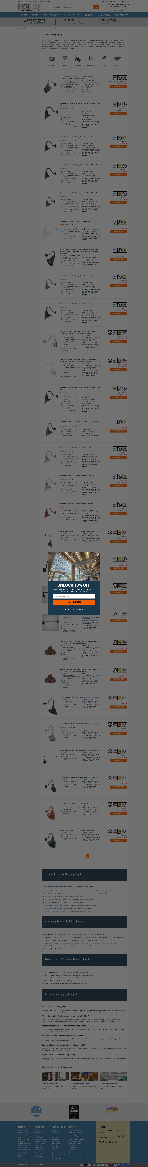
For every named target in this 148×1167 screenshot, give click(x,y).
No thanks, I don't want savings (74, 609)
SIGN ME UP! (74, 602)
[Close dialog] (97, 554)
